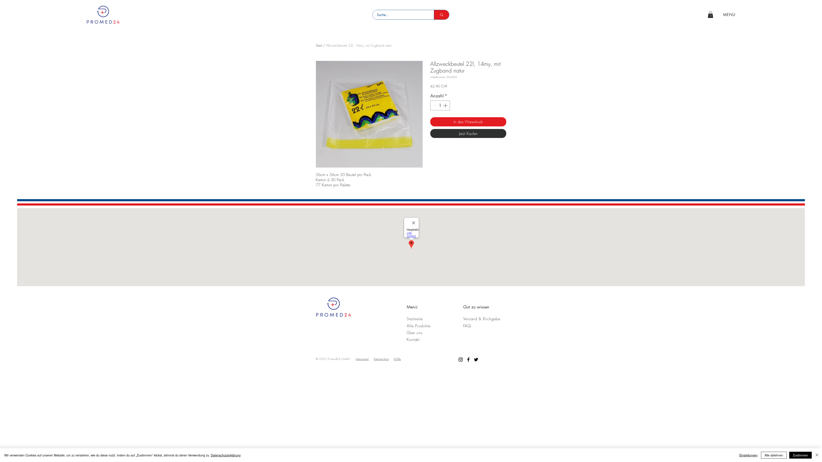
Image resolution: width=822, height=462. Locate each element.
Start (319, 45)
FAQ (467, 325)
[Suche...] (441, 14)
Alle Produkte (418, 325)
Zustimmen (800, 455)
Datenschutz (381, 359)
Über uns (415, 332)
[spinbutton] (440, 105)
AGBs (397, 359)
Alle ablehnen (774, 455)
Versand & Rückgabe (481, 318)
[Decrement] (434, 105)
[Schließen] (816, 455)
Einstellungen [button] (748, 455)
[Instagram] (460, 359)
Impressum (362, 359)
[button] (710, 14)
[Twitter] (476, 359)
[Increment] (445, 105)
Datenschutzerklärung (226, 455)
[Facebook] (468, 359)
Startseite (415, 318)
